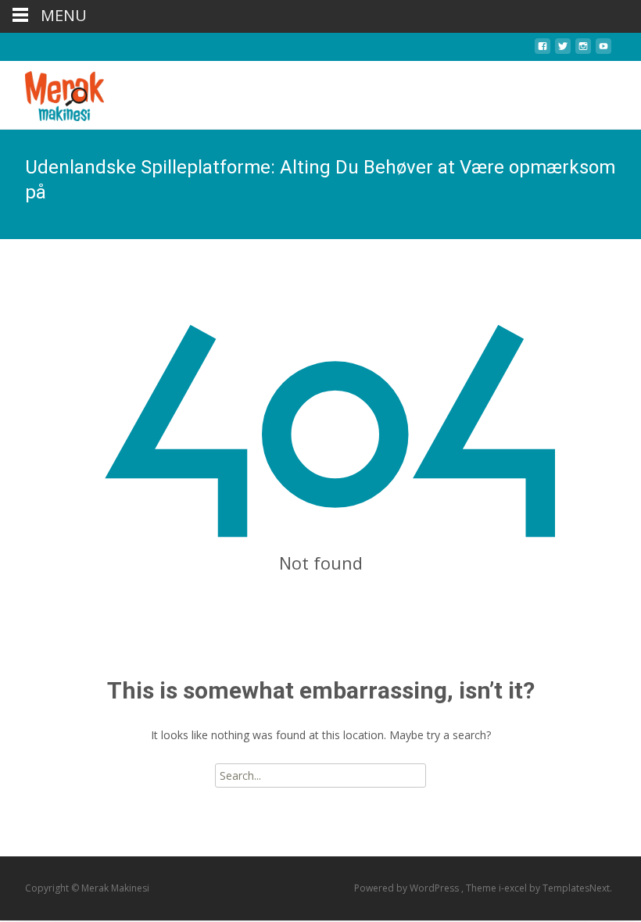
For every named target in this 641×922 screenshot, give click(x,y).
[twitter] (563, 50)
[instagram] (583, 50)
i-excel (514, 888)
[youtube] (603, 50)
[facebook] (542, 50)
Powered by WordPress (407, 888)
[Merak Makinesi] (52, 92)
